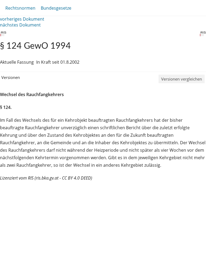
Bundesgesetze (56, 8)
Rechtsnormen (20, 8)
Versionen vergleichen (181, 79)
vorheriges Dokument (22, 19)
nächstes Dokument (20, 25)
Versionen (10, 77)
